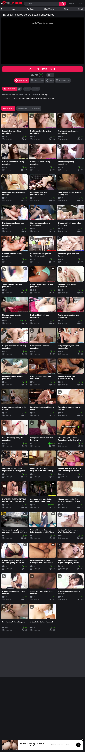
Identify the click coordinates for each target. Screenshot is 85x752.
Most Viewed (49, 9)
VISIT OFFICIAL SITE (42, 69)
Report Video (38, 80)
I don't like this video (36, 75)
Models (80, 9)
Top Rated (30, 9)
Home (1, 9)
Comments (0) (64, 80)
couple (36, 89)
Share (51, 80)
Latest (14, 9)
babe (27, 89)
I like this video (32, 75)
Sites (66, 9)
